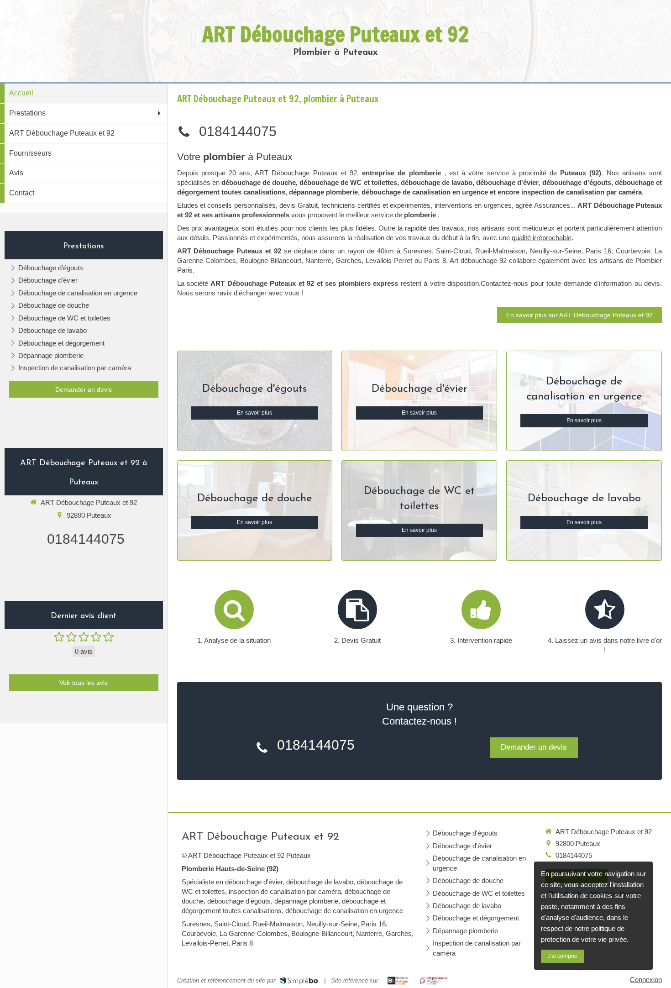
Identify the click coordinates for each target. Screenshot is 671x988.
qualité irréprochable (541, 238)
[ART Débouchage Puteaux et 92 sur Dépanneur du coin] (434, 980)
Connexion (646, 979)
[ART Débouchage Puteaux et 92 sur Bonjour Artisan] (398, 980)
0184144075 (86, 539)
